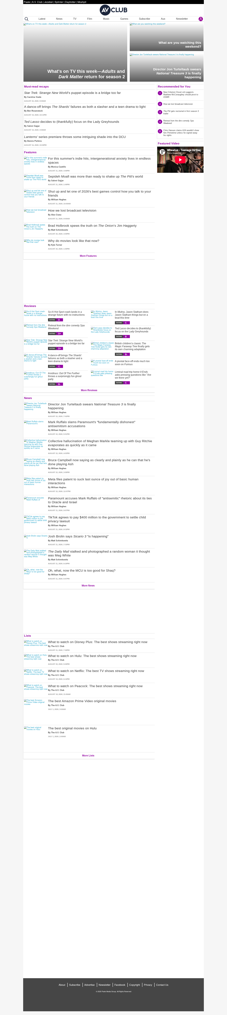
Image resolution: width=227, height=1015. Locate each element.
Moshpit (82, 2)
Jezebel (48, 2)
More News (88, 585)
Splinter (59, 2)
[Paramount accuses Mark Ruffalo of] (35, 504)
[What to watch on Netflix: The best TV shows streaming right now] (35, 674)
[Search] (26, 19)
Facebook (119, 985)
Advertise (89, 985)
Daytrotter (70, 2)
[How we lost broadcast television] (35, 214)
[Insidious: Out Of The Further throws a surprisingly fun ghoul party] (35, 379)
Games (124, 18)
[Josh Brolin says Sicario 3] (35, 540)
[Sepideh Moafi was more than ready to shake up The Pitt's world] (35, 180)
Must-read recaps (36, 86)
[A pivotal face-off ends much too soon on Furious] (102, 363)
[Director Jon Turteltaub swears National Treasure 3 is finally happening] (35, 410)
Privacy (148, 985)
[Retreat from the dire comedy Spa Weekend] (35, 329)
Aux (163, 18)
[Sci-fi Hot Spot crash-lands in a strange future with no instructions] (35, 315)
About (62, 985)
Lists (27, 635)
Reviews (30, 306)
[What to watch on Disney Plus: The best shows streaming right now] (35, 645)
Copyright (134, 985)
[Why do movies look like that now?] (35, 244)
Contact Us (162, 985)
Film (89, 18)
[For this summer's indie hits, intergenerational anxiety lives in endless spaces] (35, 164)
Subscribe (144, 18)
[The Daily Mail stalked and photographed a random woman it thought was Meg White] (35, 557)
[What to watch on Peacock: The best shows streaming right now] (35, 689)
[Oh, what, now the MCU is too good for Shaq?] (35, 574)
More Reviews (89, 390)
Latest (42, 18)
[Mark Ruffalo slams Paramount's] (35, 427)
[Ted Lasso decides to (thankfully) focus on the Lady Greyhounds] (102, 332)
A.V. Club (37, 2)
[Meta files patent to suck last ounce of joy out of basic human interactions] (35, 485)
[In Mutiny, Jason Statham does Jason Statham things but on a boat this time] (102, 317)
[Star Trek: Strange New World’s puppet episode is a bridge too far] (35, 344)
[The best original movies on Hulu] (35, 738)
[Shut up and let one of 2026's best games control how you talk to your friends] (35, 197)
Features (30, 152)
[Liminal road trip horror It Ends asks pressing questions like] (102, 377)
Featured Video (168, 143)
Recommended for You (174, 86)
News (59, 18)
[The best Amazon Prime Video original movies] (35, 711)
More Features (88, 256)
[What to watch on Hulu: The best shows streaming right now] (35, 659)
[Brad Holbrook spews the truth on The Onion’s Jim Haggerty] (35, 229)
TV (74, 18)
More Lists (88, 755)
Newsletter (182, 18)
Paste (27, 2)
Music (106, 18)
